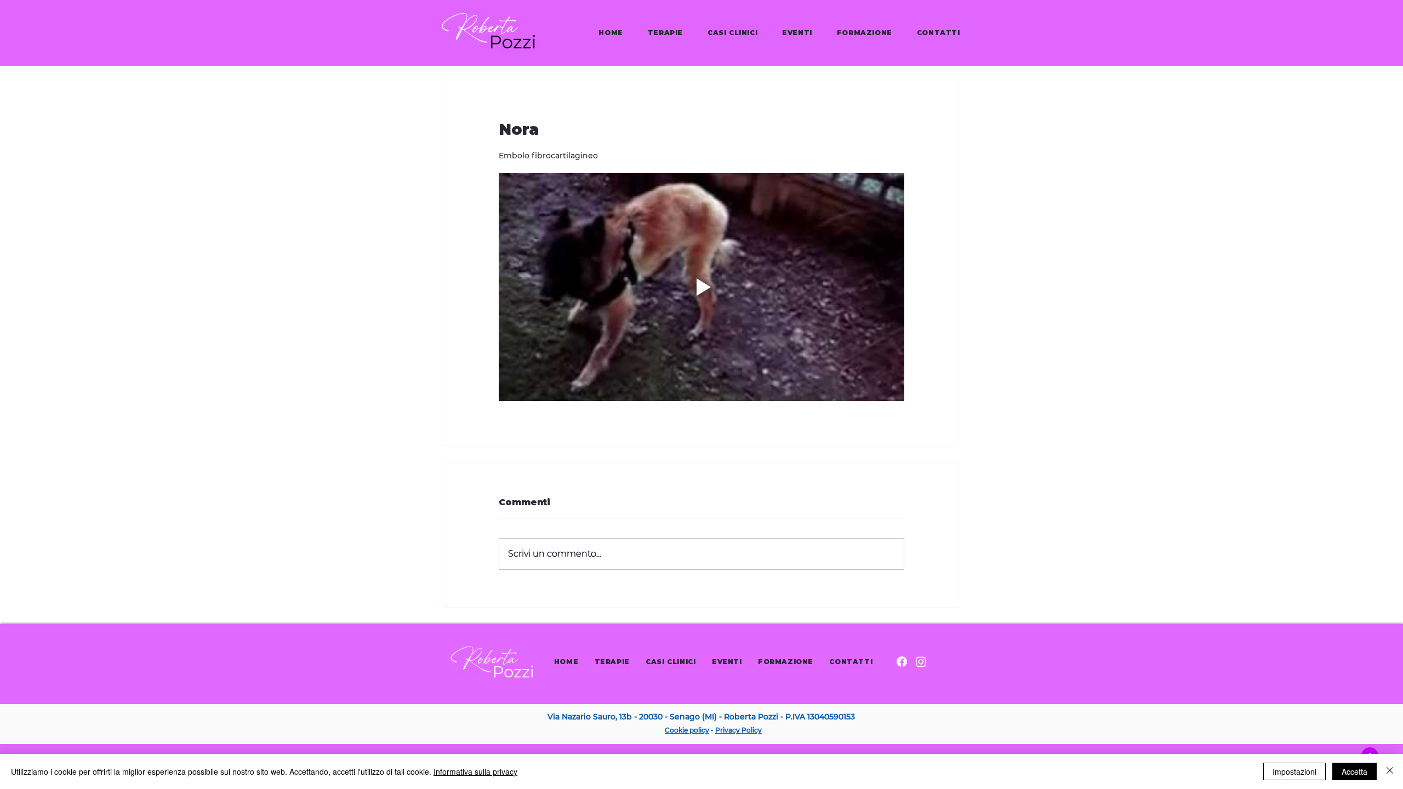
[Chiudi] (1389, 771)
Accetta (1354, 771)
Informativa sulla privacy (475, 771)
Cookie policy (687, 730)
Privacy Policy (738, 730)
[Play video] (701, 287)
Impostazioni (1294, 771)
